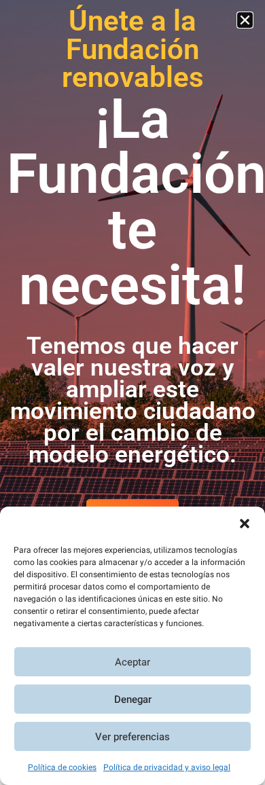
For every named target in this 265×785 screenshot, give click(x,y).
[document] (132, 392)
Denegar (133, 699)
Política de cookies (62, 767)
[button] (244, 523)
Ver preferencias (132, 736)
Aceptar (132, 662)
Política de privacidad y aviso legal (166, 767)
